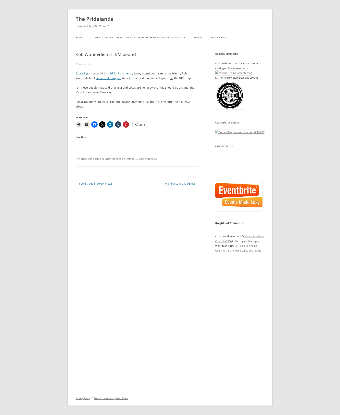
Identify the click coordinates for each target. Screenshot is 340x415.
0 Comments (83, 64)
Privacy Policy (220, 37)
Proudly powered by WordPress (111, 398)
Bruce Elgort (84, 73)
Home (79, 37)
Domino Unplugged (108, 78)
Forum (198, 37)
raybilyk (152, 159)
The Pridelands (94, 18)
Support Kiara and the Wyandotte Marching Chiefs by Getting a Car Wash (138, 37)
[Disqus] (137, 235)
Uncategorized (112, 159)
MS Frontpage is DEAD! (182, 183)
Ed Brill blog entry (121, 73)
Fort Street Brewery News (94, 183)
